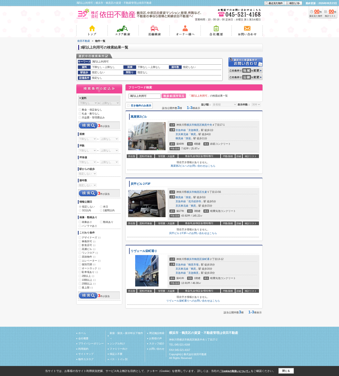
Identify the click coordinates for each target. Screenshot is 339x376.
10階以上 (89, 279)
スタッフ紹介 (156, 343)
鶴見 (193, 134)
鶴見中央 (207, 124)
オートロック (91, 268)
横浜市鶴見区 (194, 124)
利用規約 (83, 348)
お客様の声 (155, 338)
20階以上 (89, 283)
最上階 (87, 287)
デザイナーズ (91, 237)
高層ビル (88, 249)
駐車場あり (90, 272)
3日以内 (86, 210)
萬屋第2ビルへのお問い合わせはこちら (193, 165)
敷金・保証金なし (92, 109)
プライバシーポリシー (91, 343)
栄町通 (206, 259)
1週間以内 (109, 210)
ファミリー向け (119, 348)
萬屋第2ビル (139, 116)
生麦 (204, 191)
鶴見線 (179, 138)
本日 (105, 206)
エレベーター (91, 260)
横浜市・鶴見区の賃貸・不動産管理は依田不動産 (203, 332)
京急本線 (181, 130)
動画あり (108, 221)
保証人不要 (116, 353)
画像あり (87, 221)
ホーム (82, 333)
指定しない (88, 206)
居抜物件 (88, 256)
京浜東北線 (182, 134)
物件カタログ (86, 359)
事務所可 (88, 241)
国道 (188, 138)
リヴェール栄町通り (144, 250)
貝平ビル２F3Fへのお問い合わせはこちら (193, 233)
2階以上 (88, 275)
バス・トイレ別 (119, 359)
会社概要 (83, 338)
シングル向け (117, 343)
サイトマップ (86, 353)
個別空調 (88, 264)
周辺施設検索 (156, 333)
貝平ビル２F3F (140, 183)
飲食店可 (88, 245)
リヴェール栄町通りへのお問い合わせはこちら (193, 300)
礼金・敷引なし (91, 113)
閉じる (286, 370)
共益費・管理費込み (93, 117)
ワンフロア (90, 252)
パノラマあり (89, 225)
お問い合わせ (156, 348)
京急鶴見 (193, 130)
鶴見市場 (193, 264)
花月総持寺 (194, 201)
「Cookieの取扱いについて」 (235, 371)
